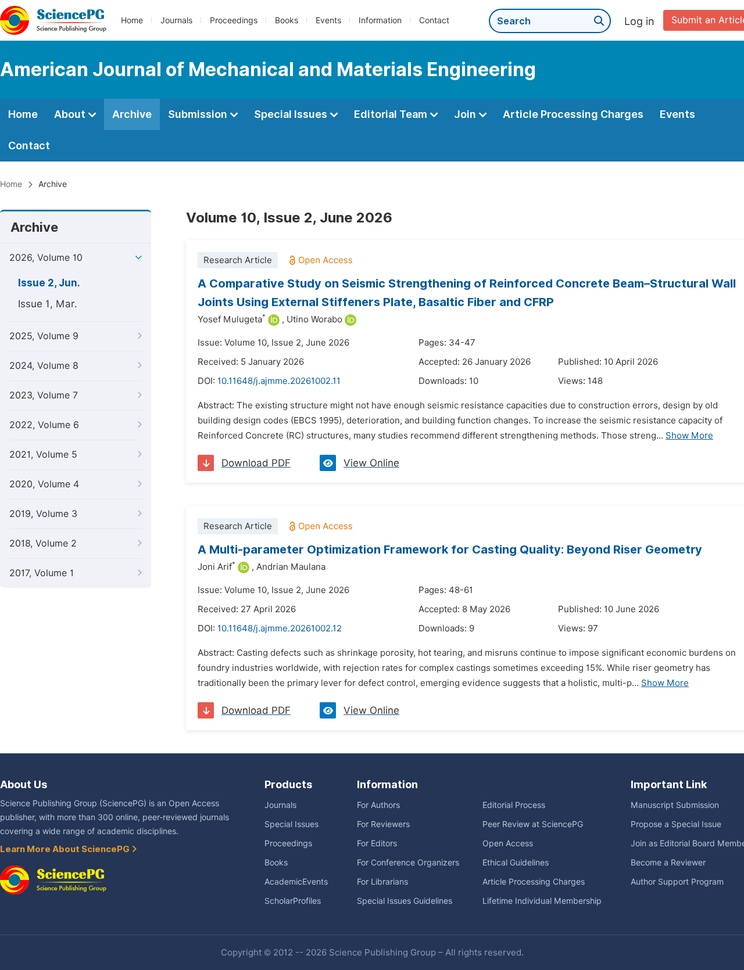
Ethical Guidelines (515, 862)
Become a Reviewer (668, 862)
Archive (132, 114)
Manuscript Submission (675, 805)
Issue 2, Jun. (49, 283)
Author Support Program (677, 881)
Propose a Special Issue (676, 824)
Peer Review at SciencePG (532, 824)
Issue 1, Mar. (47, 304)
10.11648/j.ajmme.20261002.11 (279, 381)
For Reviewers (383, 824)
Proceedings (233, 20)
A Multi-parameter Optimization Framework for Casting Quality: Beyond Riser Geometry (450, 549)
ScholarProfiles (292, 901)
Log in (639, 21)
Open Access (507, 843)
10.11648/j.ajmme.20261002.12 (279, 628)
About (71, 114)
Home (132, 20)
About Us (23, 784)
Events (328, 20)
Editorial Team (392, 114)
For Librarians (382, 881)
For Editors (377, 843)
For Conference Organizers (408, 862)
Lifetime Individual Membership (542, 901)
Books (286, 20)
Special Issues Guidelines (404, 901)
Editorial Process (513, 805)
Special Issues (292, 114)
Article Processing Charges (573, 114)
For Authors (378, 805)
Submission (199, 114)
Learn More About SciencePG (65, 849)
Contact (434, 20)
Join (466, 114)
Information (380, 20)
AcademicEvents (296, 881)
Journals (176, 20)
